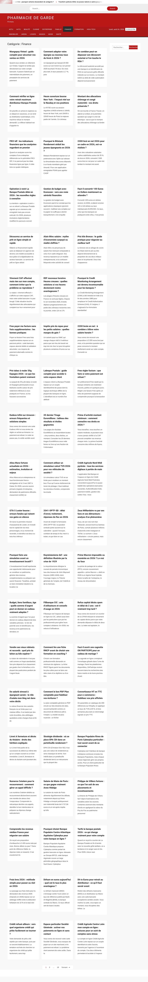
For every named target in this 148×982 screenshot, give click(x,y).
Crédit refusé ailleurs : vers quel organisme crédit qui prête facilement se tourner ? (23, 929)
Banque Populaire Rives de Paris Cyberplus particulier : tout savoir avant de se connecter (91, 741)
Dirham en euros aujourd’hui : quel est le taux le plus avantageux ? (57, 883)
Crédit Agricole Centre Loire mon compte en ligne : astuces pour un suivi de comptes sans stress (91, 929)
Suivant (64, 967)
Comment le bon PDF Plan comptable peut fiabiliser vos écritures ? (56, 695)
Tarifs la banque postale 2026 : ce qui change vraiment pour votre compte (91, 832)
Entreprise (47, 29)
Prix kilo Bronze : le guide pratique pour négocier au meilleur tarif (90, 240)
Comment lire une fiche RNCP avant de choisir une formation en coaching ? (56, 650)
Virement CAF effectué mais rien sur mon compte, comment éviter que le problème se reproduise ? (22, 283)
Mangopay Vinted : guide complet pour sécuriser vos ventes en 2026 (23, 55)
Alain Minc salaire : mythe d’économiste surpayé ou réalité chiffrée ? (56, 240)
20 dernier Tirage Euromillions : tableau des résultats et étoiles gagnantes (56, 420)
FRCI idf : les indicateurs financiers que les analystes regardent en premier (23, 144)
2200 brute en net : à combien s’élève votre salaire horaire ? (88, 329)
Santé (58, 34)
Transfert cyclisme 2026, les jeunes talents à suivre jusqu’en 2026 (66, 2)
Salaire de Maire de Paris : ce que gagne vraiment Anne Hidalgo (56, 784)
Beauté (27, 29)
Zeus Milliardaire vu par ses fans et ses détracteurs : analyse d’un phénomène (91, 514)
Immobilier (13, 34)
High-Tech (91, 29)
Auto (18, 29)
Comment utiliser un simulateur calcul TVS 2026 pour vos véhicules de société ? (57, 467)
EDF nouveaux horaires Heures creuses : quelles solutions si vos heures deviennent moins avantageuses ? (55, 285)
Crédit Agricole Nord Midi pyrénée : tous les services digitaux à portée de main (90, 466)
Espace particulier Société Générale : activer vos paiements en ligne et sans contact (56, 929)
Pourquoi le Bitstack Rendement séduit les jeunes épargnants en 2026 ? (57, 146)
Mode (50, 34)
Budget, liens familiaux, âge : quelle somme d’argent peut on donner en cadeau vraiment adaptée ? (23, 607)
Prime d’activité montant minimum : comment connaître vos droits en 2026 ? (89, 420)
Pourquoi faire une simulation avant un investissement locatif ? (21, 558)
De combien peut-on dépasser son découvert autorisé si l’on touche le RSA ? (89, 56)
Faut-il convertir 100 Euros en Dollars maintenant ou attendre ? (90, 192)
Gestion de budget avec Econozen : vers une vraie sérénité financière (56, 192)
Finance (68, 29)
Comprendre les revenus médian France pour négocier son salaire (21, 832)
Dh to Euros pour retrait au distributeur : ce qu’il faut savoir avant (90, 883)
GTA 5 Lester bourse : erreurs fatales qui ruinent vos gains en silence (22, 514)
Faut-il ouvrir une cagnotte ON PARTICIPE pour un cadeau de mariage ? (90, 650)
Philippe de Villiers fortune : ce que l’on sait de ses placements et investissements (91, 786)
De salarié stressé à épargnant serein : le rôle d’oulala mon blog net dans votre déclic (22, 696)
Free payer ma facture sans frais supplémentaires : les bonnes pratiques (23, 329)
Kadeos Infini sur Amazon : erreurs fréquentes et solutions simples (23, 418)
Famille (58, 29)
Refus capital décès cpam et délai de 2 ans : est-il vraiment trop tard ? (90, 606)
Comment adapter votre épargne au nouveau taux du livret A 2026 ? (56, 55)
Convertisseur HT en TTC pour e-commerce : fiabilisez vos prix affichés (90, 695)
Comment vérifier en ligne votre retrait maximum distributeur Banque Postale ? (23, 101)
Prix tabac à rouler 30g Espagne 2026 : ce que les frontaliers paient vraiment (22, 374)
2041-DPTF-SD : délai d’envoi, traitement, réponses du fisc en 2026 (56, 514)
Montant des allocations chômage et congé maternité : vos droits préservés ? (89, 101)
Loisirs (33, 34)
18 (58, 967)
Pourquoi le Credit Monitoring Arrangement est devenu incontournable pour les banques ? (90, 283)
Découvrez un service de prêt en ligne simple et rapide (21, 240)
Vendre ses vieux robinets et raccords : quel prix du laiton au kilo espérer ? (22, 650)
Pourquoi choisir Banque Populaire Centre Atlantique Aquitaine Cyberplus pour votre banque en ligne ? (57, 833)
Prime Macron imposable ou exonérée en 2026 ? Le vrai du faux (91, 558)
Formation (79, 29)
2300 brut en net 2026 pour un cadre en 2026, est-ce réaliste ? (91, 144)
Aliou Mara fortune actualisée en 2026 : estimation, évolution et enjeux (21, 467)
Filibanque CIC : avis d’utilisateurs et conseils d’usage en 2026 (55, 606)
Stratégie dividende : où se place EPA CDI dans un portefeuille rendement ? (56, 740)
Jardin (24, 34)
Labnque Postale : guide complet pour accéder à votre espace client (55, 374)
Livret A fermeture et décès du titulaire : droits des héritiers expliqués (23, 740)
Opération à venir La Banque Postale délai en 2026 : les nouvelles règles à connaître (23, 193)
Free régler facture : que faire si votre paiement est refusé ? (90, 374)
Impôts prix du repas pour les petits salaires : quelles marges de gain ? (56, 329)
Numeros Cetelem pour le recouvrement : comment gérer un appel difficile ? (22, 784)
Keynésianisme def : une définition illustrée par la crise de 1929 (55, 558)
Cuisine (36, 29)
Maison (42, 34)
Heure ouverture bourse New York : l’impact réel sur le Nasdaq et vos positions (57, 99)
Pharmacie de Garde (30, 18)
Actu (11, 29)
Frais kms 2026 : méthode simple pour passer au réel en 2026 (22, 883)
